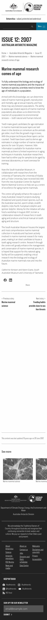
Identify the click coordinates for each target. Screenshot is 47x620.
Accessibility (37, 559)
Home (4, 53)
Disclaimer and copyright (37, 551)
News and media (9, 566)
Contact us (24, 549)
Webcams (36, 546)
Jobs (21, 553)
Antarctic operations (10, 557)
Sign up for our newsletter (16, 603)
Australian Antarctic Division (23, 514)
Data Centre (24, 565)
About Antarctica (9, 547)
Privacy (35, 555)
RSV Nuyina (10, 562)
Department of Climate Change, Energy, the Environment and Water (23, 509)
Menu (40, 26)
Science (8, 552)
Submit (7, 614)
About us (23, 546)
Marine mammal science (18, 56)
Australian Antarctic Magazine (21, 53)
